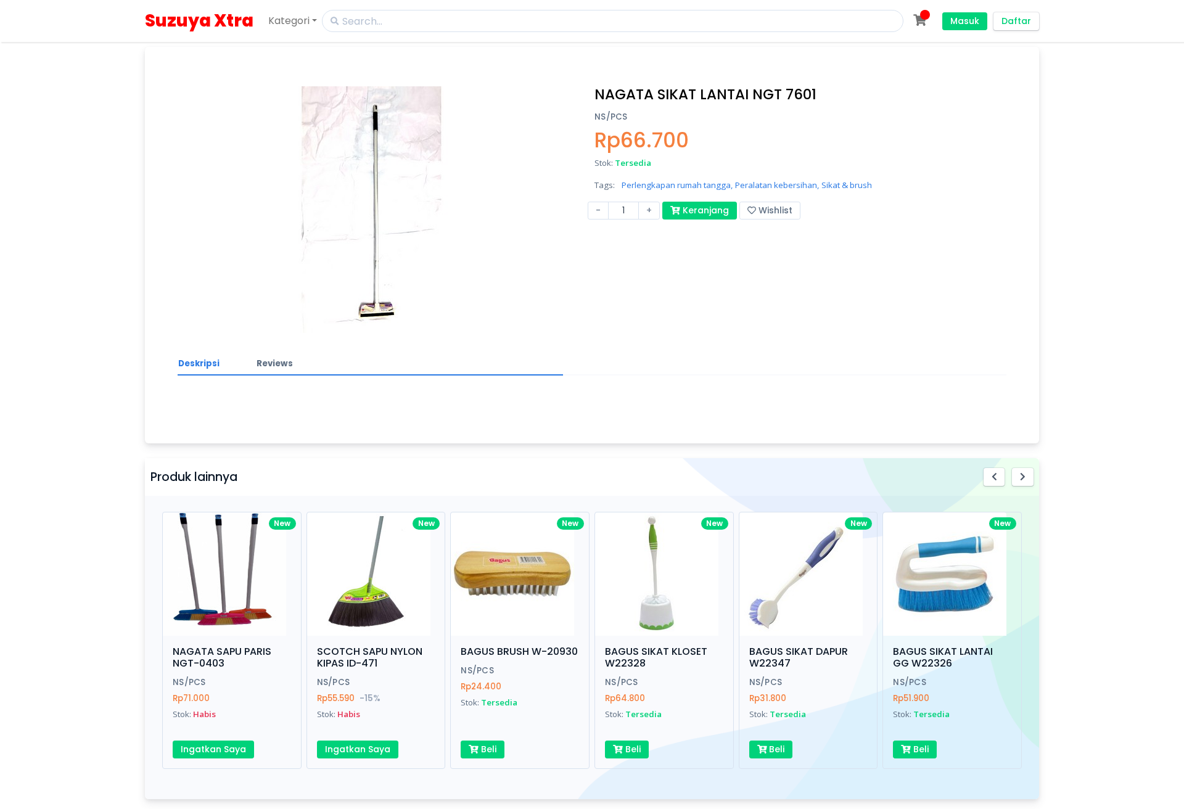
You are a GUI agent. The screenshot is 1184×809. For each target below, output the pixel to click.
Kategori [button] (289, 21)
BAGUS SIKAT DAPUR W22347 (798, 657)
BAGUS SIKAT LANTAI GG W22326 (943, 657)
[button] (994, 477)
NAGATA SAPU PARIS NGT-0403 (222, 657)
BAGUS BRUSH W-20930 (519, 651)
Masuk (964, 21)
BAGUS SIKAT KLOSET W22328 (656, 657)
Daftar (1016, 21)
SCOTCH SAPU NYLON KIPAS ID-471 (369, 657)
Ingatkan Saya (213, 749)
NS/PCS (611, 117)
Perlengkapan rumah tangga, (677, 185)
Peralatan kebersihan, (777, 185)
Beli (487, 749)
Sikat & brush (846, 185)
